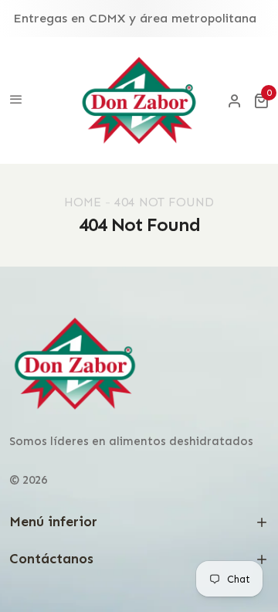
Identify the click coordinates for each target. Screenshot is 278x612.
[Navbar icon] (16, 100)
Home (82, 202)
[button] (261, 100)
